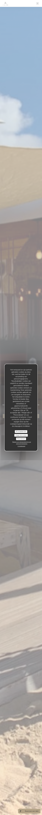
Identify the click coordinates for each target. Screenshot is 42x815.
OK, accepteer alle (21, 431)
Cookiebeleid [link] (21, 446)
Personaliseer (21, 439)
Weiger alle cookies (21, 435)
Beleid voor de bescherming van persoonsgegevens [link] (21, 443)
